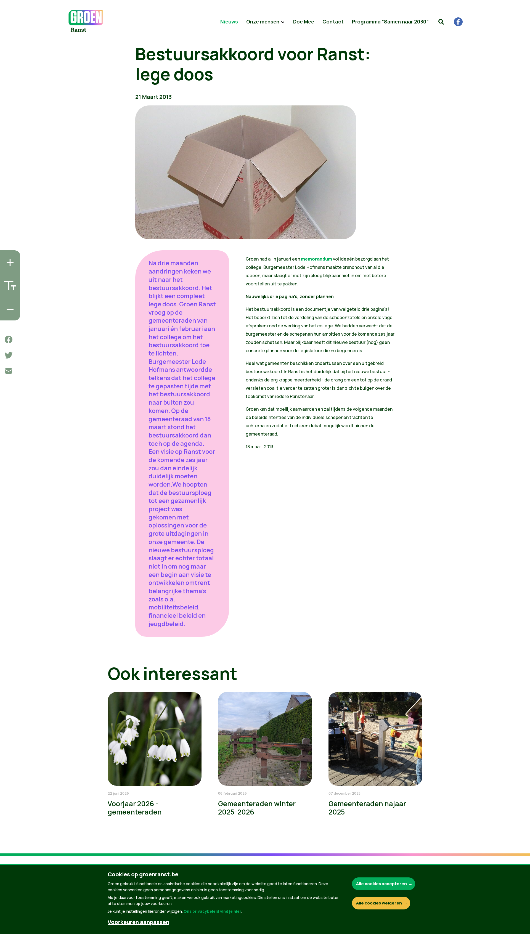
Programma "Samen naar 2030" (390, 21)
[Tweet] (8, 355)
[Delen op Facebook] (8, 339)
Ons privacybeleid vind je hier (212, 911)
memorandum (316, 259)
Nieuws (229, 21)
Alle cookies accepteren (381, 884)
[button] (441, 21)
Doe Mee (303, 21)
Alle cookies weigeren (379, 903)
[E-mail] (8, 371)
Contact (333, 21)
